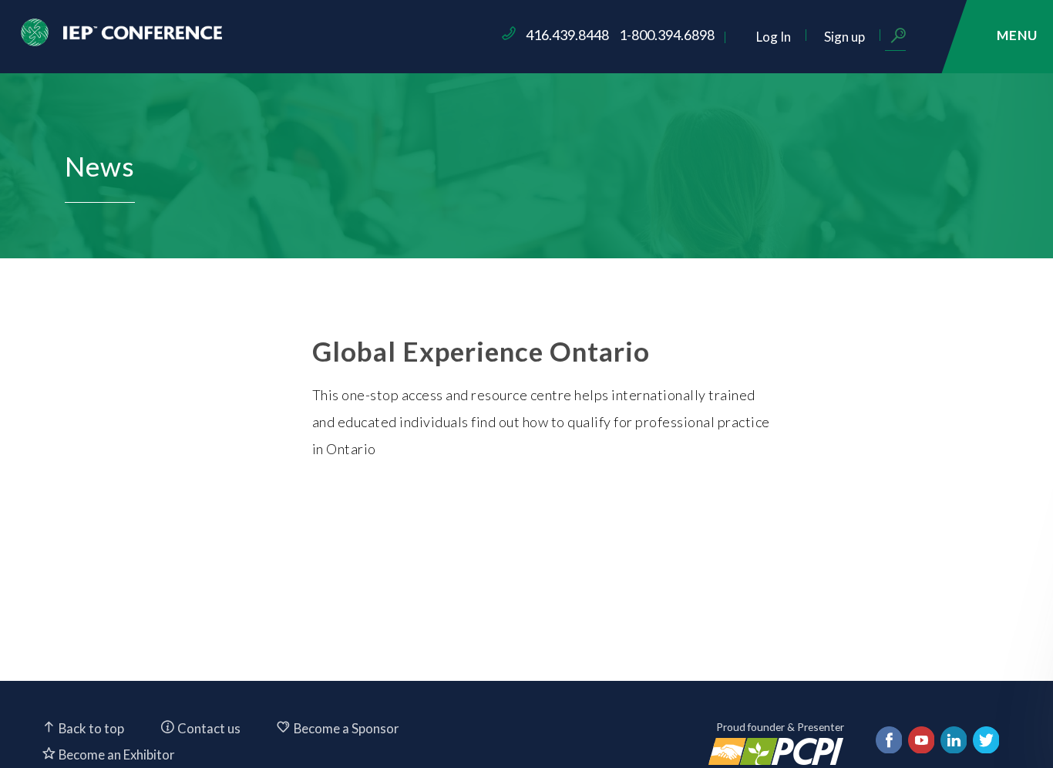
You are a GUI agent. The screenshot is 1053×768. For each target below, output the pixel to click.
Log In (773, 37)
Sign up (844, 37)
